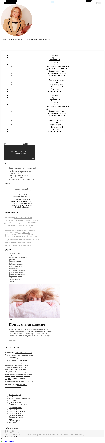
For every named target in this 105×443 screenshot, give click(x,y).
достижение (22, 223)
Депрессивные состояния (56, 69)
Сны (56, 82)
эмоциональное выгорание (22, 245)
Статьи (55, 64)
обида (27, 228)
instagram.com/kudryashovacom (21, 201)
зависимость (22, 225)
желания (13, 225)
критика (36, 225)
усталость (7, 242)
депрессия (15, 223)
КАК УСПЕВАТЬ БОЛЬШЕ (18, 175)
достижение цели (13, 360)
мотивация (15, 228)
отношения (8, 233)
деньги (7, 222)
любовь (7, 228)
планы (16, 232)
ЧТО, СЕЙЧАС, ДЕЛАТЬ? (18, 177)
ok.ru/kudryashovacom (21, 207)
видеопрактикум (19, 220)
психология (19, 234)
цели (13, 242)
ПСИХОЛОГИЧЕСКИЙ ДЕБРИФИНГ (22, 179)
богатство (8, 220)
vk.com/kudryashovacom (22, 200)
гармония (35, 220)
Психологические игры (56, 73)
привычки (8, 235)
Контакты (55, 89)
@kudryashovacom (12, 428)
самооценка (21, 236)
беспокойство (9, 218)
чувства (28, 242)
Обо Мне (54, 55)
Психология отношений (56, 78)
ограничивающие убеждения (25, 230)
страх (7, 239)
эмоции (9, 244)
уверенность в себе (32, 239)
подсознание (24, 232)
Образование (54, 60)
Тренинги (12, 281)
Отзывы (54, 62)
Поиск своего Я (57, 87)
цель (17, 242)
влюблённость (29, 220)
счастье (14, 239)
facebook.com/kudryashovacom (22, 203)
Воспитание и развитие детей (56, 66)
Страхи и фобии (56, 84)
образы (31, 228)
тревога (21, 239)
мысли (22, 228)
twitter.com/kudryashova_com (22, 209)
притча (14, 235)
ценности (22, 242)
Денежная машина (15, 261)
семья (28, 236)
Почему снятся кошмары (27, 324)
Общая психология (56, 71)
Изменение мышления (16, 265)
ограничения (9, 230)
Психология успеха (56, 80)
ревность (14, 236)
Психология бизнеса (57, 75)
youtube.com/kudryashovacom (22, 205)
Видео (11, 255)
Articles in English (54, 91)
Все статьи (12, 259)
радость (25, 234)
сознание (33, 236)
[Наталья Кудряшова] (16, 36)
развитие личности (26, 374)
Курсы (54, 57)
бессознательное (23, 217)
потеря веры (34, 232)
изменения (29, 225)
